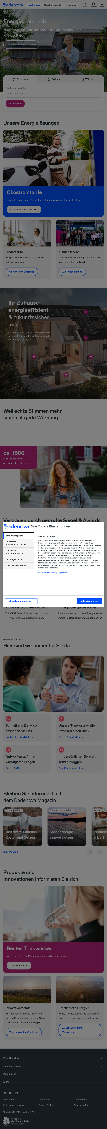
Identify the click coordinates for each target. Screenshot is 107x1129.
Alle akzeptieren (89, 601)
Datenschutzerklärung (47, 572)
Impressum (62, 572)
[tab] (18, 536)
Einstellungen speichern (21, 601)
